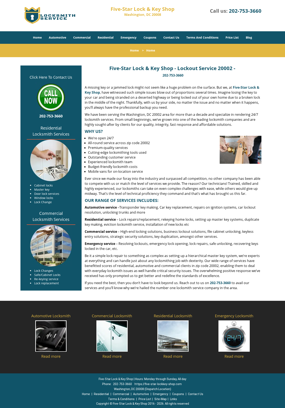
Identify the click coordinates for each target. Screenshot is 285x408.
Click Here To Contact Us (51, 77)
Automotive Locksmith (51, 315)
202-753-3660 (245, 10)
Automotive (57, 37)
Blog (249, 37)
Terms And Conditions (202, 37)
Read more (51, 356)
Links (173, 399)
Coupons (150, 37)
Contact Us (171, 37)
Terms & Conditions (121, 399)
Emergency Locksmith (234, 315)
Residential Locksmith (173, 315)
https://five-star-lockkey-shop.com (158, 384)
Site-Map (160, 399)
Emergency (128, 37)
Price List (232, 37)
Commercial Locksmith (112, 315)
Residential (105, 37)
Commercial (82, 37)
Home (37, 37)
